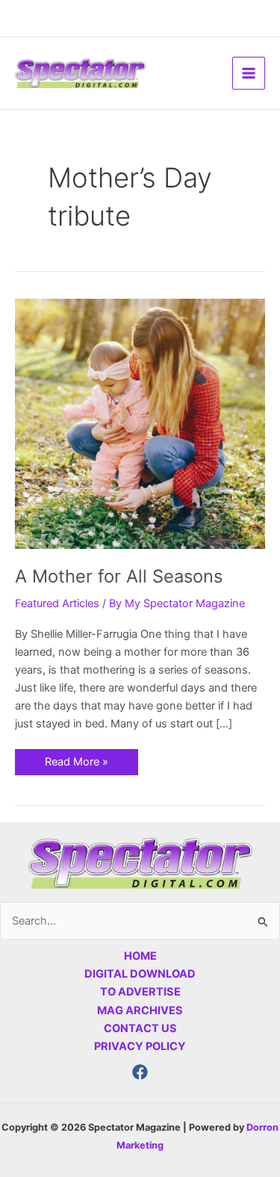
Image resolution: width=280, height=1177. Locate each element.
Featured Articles (57, 603)
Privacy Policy (140, 1046)
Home (140, 956)
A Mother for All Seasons (119, 576)
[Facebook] (140, 1072)
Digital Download (140, 974)
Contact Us (140, 1028)
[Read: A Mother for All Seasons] (140, 423)
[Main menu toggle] (248, 73)
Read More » (76, 758)
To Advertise (140, 992)
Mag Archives (140, 1010)
